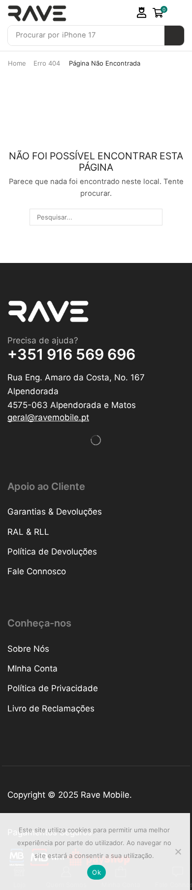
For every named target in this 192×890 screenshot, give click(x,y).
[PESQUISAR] (153, 217)
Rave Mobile (105, 795)
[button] (141, 12)
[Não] (178, 851)
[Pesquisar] (174, 35)
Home (17, 63)
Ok (96, 872)
